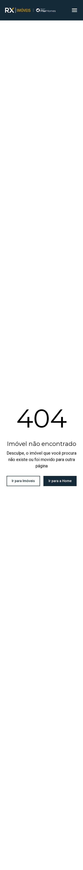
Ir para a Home (60, 481)
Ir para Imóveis (23, 481)
